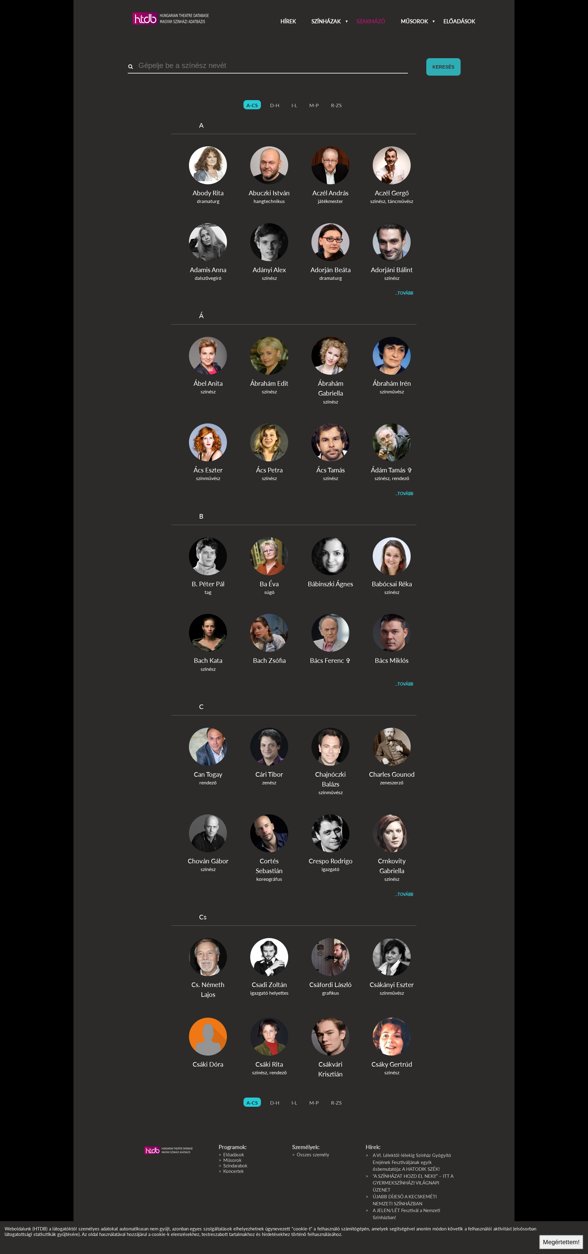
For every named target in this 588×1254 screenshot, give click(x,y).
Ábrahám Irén (392, 383)
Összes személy (313, 1154)
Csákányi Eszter (392, 984)
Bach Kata (208, 660)
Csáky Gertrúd (391, 1064)
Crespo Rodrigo (330, 861)
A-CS (252, 105)
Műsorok (414, 21)
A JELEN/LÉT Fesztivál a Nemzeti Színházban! (406, 1213)
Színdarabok (235, 1165)
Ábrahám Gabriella (330, 388)
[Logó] (168, 1150)
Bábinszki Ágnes (330, 584)
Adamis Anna (208, 269)
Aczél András (330, 193)
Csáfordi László (330, 984)
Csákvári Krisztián (330, 1069)
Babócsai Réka (392, 584)
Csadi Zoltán (269, 984)
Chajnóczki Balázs (330, 779)
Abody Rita (208, 193)
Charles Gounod (392, 774)
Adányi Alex (269, 269)
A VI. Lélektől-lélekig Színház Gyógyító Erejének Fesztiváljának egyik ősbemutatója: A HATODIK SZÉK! (412, 1162)
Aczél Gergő (392, 193)
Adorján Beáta (331, 269)
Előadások (459, 21)
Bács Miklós (392, 660)
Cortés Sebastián (269, 865)
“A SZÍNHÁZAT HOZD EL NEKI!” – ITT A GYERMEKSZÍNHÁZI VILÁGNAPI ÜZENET (413, 1182)
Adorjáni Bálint (392, 269)
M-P (314, 105)
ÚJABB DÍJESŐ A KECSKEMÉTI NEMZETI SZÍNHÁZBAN (405, 1200)
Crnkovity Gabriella (392, 865)
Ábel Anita (208, 383)
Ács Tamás (330, 470)
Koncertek (233, 1171)
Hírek (288, 21)
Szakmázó (370, 21)
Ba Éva (269, 584)
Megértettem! (561, 1242)
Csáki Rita (269, 1064)
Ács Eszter (208, 470)
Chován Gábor (208, 861)
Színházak (326, 21)
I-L (294, 105)
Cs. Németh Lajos (207, 989)
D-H (274, 105)
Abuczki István (269, 193)
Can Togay (208, 774)
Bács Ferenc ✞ (330, 660)
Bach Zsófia (269, 660)
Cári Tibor (269, 774)
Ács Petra (269, 470)
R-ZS (336, 105)
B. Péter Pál (208, 584)
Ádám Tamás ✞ (392, 470)
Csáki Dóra (208, 1064)
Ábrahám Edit (269, 383)
